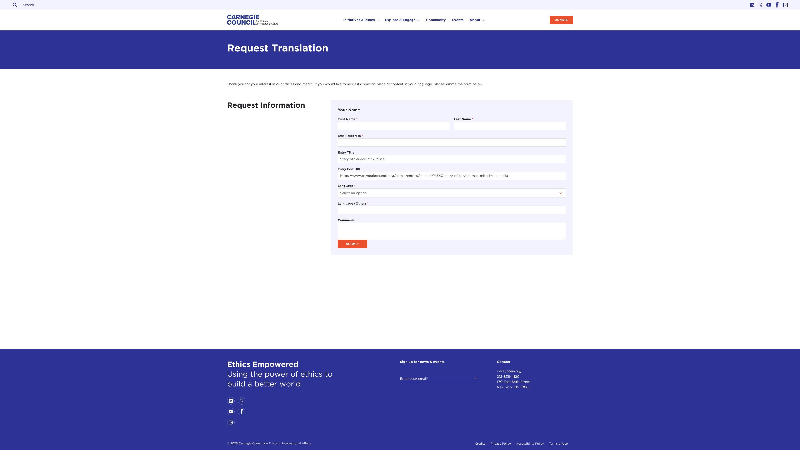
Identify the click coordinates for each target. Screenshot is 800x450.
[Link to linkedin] (752, 5)
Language (347, 186)
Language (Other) (353, 203)
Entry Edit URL (349, 169)
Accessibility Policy (530, 443)
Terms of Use (558, 443)
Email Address (350, 136)
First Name (348, 119)
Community (436, 20)
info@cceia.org (509, 371)
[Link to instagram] (785, 5)
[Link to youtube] (769, 5)
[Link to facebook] (777, 5)
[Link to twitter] (760, 5)
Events (458, 20)
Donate (561, 19)
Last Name (463, 119)
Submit (352, 244)
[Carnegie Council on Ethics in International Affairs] (252, 20)
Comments (346, 220)
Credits (480, 443)
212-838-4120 (508, 377)
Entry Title (346, 152)
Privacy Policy (501, 443)
